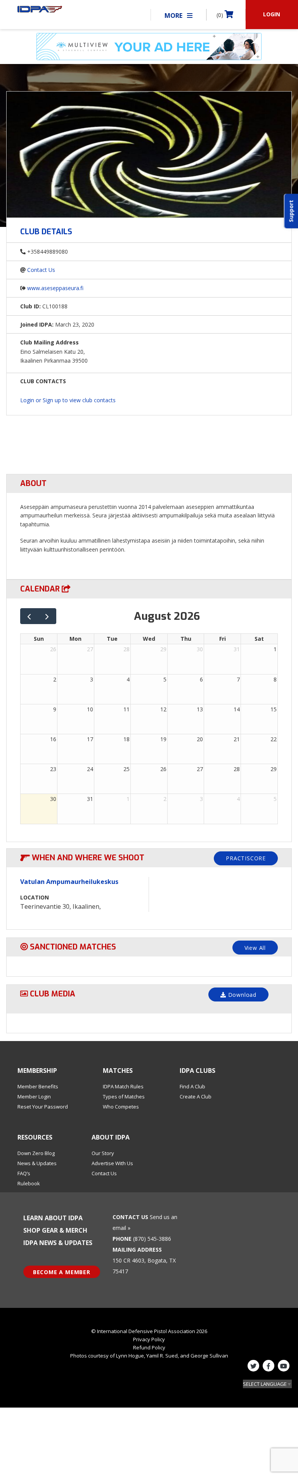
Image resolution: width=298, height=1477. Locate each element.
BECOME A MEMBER (61, 1272)
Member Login (34, 1096)
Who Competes (121, 1106)
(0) (221, 15)
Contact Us (41, 269)
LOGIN (271, 14)
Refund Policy (149, 1347)
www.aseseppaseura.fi (55, 288)
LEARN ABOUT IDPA (53, 1218)
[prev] (29, 616)
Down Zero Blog (36, 1153)
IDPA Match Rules (123, 1086)
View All (255, 947)
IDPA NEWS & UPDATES (57, 1242)
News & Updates (37, 1163)
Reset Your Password (42, 1106)
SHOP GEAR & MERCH (55, 1230)
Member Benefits (37, 1086)
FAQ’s (23, 1173)
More (174, 15)
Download (241, 994)
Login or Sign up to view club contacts (68, 400)
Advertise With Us (112, 1163)
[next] (47, 616)
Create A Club (195, 1096)
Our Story (103, 1153)
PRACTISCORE (246, 858)
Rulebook (28, 1183)
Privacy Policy (149, 1339)
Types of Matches (124, 1096)
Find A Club (192, 1086)
